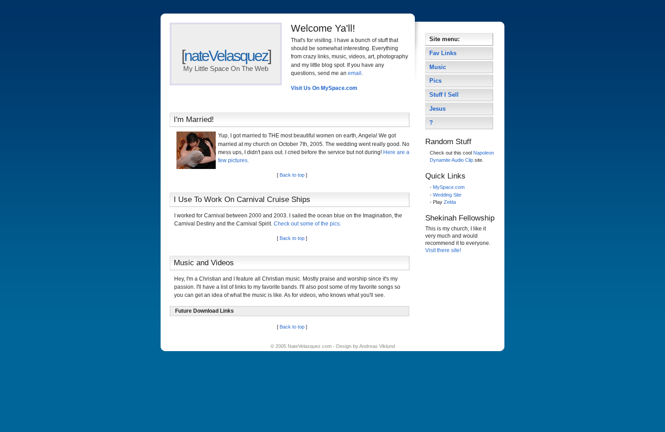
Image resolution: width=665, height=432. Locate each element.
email (354, 73)
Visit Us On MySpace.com (324, 88)
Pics (435, 80)
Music (437, 67)
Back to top (292, 175)
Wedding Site (447, 194)
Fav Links (442, 53)
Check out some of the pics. (307, 224)
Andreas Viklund (377, 346)
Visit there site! (443, 250)
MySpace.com (449, 187)
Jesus (437, 108)
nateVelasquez (226, 55)
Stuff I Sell (444, 94)
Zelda (450, 202)
